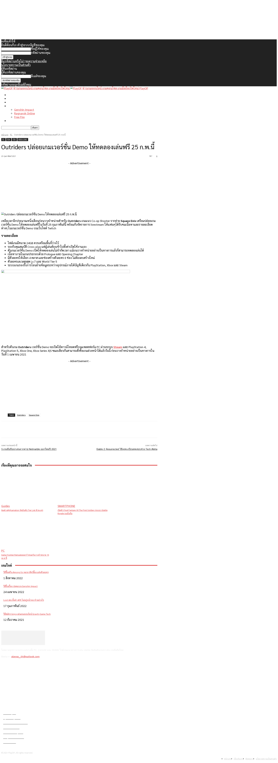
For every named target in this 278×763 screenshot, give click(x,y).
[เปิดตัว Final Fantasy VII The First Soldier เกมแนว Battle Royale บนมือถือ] (84, 489)
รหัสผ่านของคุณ (40, 52)
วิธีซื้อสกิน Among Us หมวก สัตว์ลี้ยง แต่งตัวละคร (26, 572)
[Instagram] (12, 665)
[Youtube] (29, 665)
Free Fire (19, 117)
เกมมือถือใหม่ (16, 102)
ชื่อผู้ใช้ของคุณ (40, 48)
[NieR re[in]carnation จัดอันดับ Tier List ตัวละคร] (27, 489)
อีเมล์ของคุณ (38, 76)
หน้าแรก (13, 95)
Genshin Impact (24, 109)
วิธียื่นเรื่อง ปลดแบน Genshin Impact (20, 586)
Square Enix (34, 415)
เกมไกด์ (12, 106)
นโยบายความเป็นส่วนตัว (16, 65)
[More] (66, 429)
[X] (21, 665)
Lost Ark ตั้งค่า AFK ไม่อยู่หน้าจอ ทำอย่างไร (23, 599)
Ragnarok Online (24, 113)
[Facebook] (4, 665)
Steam (117, 347)
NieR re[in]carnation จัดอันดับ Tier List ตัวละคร (22, 510)
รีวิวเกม (12, 120)
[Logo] (35, 88)
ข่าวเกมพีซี (14, 98)
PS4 (8, 139)
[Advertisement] (79, 187)
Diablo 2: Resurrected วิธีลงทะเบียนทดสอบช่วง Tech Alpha (127, 449)
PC (11, 134)
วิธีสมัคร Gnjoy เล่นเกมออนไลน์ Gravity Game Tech (27, 613)
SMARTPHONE (66, 506)
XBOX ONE (22, 139)
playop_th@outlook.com (25, 656)
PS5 (14, 139)
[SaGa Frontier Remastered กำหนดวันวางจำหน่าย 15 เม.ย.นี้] (27, 533)
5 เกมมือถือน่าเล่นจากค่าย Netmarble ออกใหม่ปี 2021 (29, 449)
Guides (5, 506)
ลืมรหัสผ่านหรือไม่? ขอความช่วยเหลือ (24, 61)
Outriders (21, 415)
